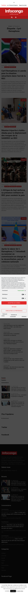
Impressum (24, 316)
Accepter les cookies (14, 303)
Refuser (14, 307)
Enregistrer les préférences (14, 311)
